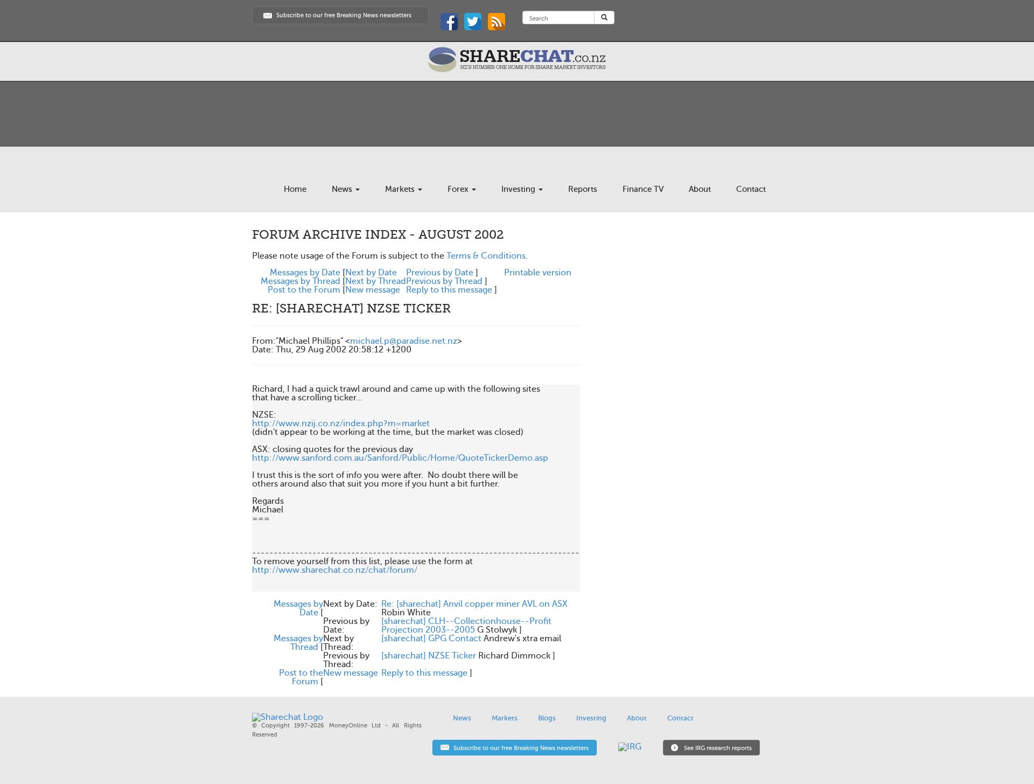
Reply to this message (449, 290)
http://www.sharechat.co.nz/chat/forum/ (334, 570)
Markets (401, 189)
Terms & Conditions (486, 256)
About (700, 189)
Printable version (537, 272)
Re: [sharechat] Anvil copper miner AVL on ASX (474, 604)
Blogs (547, 718)
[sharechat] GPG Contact (431, 638)
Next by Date (371, 272)
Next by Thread (375, 281)
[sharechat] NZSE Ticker (428, 656)
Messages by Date (305, 272)
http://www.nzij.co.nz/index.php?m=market (341, 423)
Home (295, 189)
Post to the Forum (304, 290)
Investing (519, 189)
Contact (751, 189)
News (343, 189)
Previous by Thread (444, 281)
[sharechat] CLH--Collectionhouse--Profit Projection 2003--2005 (466, 625)
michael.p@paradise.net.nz (403, 341)
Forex (459, 189)
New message (372, 290)
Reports (582, 189)
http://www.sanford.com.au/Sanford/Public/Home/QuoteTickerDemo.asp (400, 458)
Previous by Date (439, 272)
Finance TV (643, 189)
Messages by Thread (300, 281)
